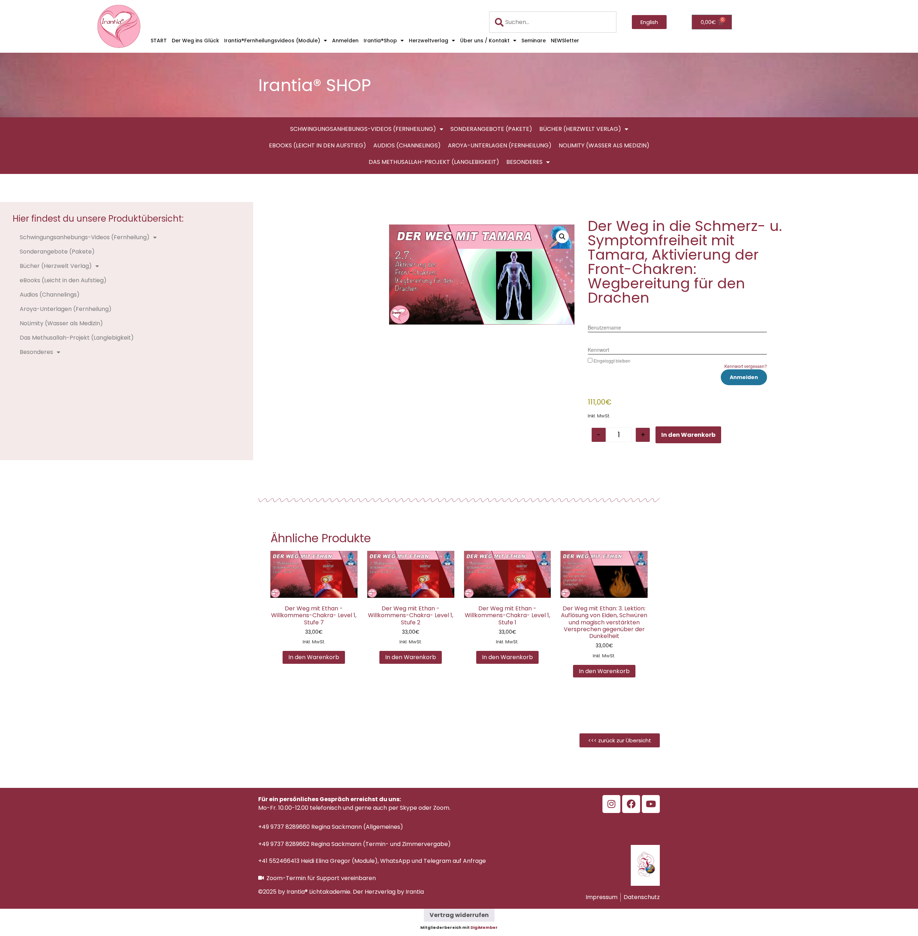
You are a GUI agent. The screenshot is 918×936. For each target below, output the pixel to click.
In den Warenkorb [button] (313, 657)
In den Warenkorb (688, 435)
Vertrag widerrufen (459, 915)
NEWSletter (565, 40)
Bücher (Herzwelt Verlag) (580, 129)
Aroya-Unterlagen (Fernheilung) (500, 145)
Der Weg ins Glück (195, 40)
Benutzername (604, 327)
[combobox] (553, 22)
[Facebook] (631, 804)
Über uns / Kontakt (485, 40)
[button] (562, 236)
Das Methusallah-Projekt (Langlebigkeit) (434, 162)
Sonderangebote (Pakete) (491, 129)
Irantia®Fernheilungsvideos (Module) (272, 40)
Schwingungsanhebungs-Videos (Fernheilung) (363, 129)
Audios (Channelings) (407, 145)
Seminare (533, 40)
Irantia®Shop (380, 40)
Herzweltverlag (428, 40)
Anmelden (345, 40)
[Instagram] (611, 804)
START (159, 40)
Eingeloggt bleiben (611, 360)
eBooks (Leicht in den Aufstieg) (317, 145)
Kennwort (598, 349)
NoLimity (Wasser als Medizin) (604, 145)
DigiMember (484, 927)
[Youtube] (651, 804)
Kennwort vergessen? (745, 366)
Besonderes (524, 162)
